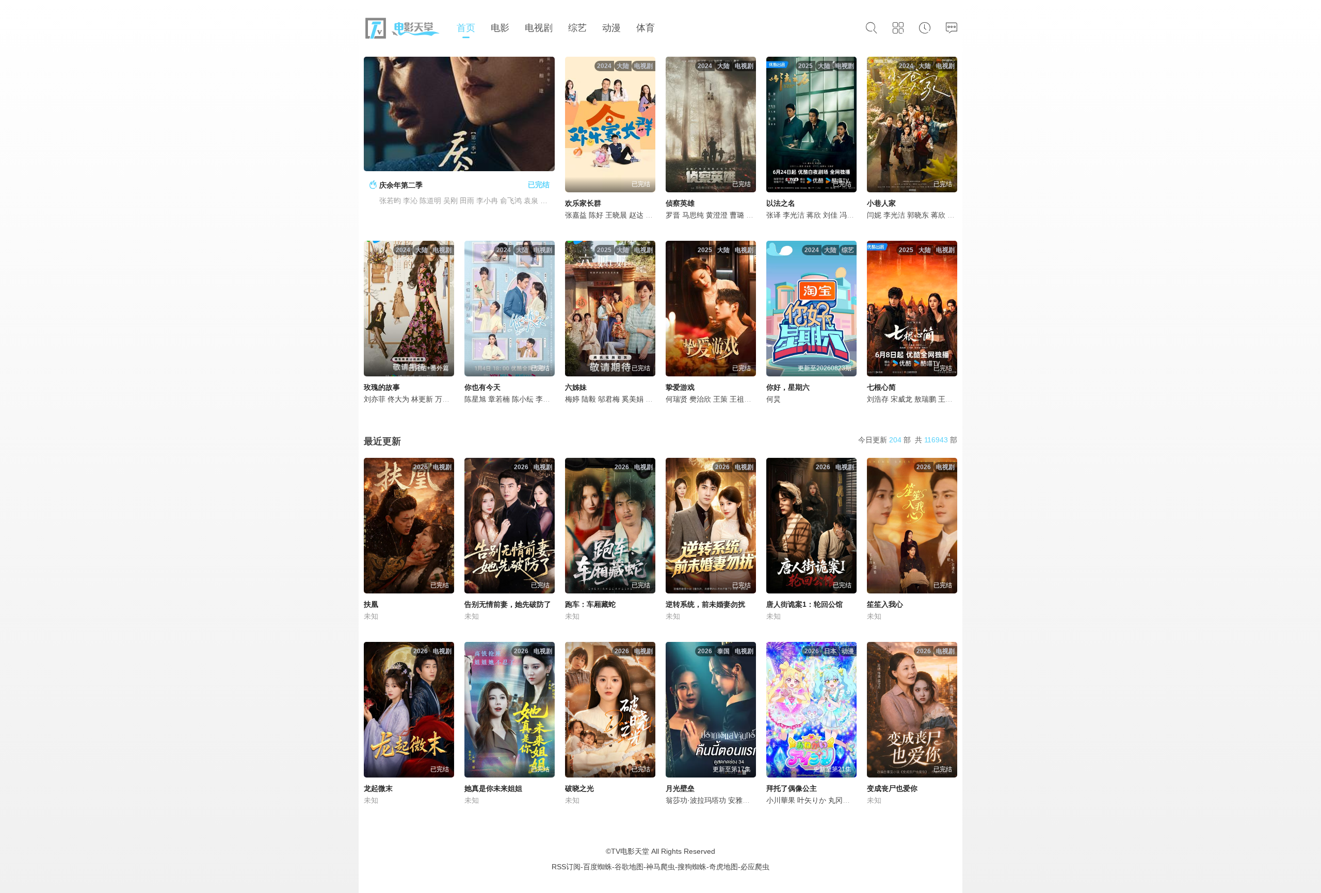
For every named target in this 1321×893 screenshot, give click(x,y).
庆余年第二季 (401, 185)
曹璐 (737, 215)
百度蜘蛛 (597, 867)
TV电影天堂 (630, 851)
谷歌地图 (629, 867)
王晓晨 (616, 215)
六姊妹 (576, 387)
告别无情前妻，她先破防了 (507, 604)
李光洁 (793, 215)
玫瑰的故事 (382, 387)
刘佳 (830, 215)
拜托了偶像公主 (791, 788)
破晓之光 (579, 788)
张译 (773, 215)
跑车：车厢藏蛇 (590, 604)
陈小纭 (523, 399)
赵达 (636, 215)
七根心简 (881, 387)
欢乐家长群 (583, 203)
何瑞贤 (676, 399)
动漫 (611, 28)
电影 (500, 28)
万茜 (442, 399)
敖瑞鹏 (925, 399)
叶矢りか (811, 800)
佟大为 (398, 399)
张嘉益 (576, 215)
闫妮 (874, 215)
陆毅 (589, 399)
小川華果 (780, 800)
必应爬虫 (754, 867)
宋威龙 (901, 399)
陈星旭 (475, 399)
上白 (753, 215)
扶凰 (371, 604)
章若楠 (499, 399)
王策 (720, 399)
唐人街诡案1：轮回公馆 (804, 604)
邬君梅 (609, 399)
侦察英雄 (680, 203)
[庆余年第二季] (459, 114)
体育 (645, 28)
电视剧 (539, 28)
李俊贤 (546, 399)
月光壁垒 (680, 788)
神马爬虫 (660, 867)
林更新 (422, 399)
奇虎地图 (723, 867)
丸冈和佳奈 (846, 800)
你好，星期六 (788, 387)
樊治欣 (700, 399)
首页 (466, 28)
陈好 (596, 215)
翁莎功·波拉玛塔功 (696, 800)
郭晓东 (918, 215)
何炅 (773, 399)
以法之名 (780, 203)
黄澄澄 (717, 215)
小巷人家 (881, 203)
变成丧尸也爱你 (892, 788)
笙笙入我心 (885, 604)
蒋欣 (814, 215)
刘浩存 (878, 399)
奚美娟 (632, 399)
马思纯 (693, 215)
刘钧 (653, 399)
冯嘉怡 (850, 215)
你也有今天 (482, 387)
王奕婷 (949, 399)
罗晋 (673, 215)
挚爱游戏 (680, 387)
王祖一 (740, 399)
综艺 (577, 28)
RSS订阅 (566, 867)
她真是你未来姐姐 (493, 788)
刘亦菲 (374, 399)
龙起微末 (378, 788)
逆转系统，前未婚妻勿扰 (705, 604)
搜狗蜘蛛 (692, 867)
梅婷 (572, 399)
